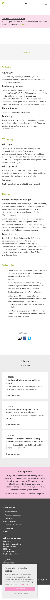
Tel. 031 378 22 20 (9, 551)
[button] (20, 593)
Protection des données (13, 525)
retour (12, 34)
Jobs (6, 531)
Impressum (9, 528)
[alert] (19, 581)
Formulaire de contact (13, 515)
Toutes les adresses (11, 512)
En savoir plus (23, 584)
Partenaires (9, 518)
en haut (41, 580)
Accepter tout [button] (20, 589)
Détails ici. (23, 24)
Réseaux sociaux (10, 522)
